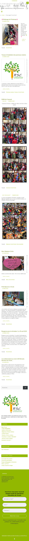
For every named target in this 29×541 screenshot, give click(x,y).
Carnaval (8, 187)
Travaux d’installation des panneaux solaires (14, 55)
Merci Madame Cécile (8, 251)
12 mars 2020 (5, 56)
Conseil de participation (7, 460)
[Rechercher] (25, 387)
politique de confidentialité (12, 521)
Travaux (16, 92)
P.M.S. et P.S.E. (5, 463)
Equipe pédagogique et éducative (9, 462)
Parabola (17, 535)
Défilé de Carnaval (7, 99)
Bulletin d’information (6, 430)
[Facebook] (27, 3)
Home (3, 15)
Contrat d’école (5, 433)
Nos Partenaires (5, 449)
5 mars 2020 (11, 101)
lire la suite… (24, 40)
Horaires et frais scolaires (7, 435)
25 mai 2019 (5, 288)
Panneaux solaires (10, 92)
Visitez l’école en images (7, 465)
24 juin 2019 (5, 253)
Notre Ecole (4, 427)
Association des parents (7, 458)
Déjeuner (8, 244)
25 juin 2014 (5, 362)
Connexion (14, 0)
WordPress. (24, 535)
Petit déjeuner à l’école (8, 286)
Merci (7, 279)
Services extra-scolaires (7, 438)
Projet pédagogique (6, 428)
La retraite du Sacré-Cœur (11, 5)
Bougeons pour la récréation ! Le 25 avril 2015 (14, 331)
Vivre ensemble (20, 244)
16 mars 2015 (5, 333)
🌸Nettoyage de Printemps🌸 (10, 19)
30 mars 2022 (5, 21)
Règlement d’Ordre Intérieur (8, 431)
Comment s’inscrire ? (6, 440)
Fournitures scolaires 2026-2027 (9, 436)
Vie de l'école (9, 47)
